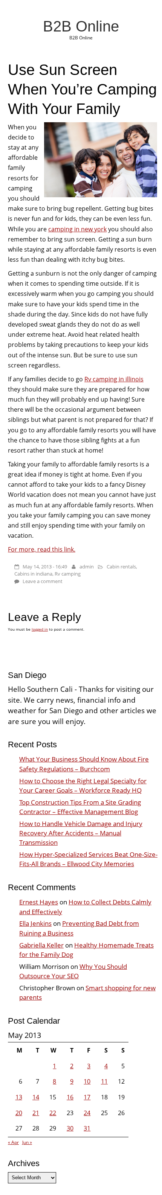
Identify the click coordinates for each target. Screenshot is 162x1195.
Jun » (27, 1142)
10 (87, 1081)
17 (87, 1097)
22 (52, 1113)
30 (70, 1128)
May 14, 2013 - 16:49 (45, 566)
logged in (40, 629)
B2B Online (81, 26)
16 (70, 1097)
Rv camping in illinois (114, 379)
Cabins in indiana (33, 573)
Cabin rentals (121, 566)
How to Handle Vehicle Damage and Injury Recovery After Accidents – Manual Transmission (80, 833)
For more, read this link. (41, 549)
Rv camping (68, 573)
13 (18, 1097)
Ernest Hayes (38, 902)
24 (87, 1113)
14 (35, 1097)
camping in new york (77, 229)
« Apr (13, 1142)
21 (35, 1113)
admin (86, 566)
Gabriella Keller (41, 945)
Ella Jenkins (35, 923)
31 (87, 1128)
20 (18, 1113)
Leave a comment (43, 581)
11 (104, 1081)
